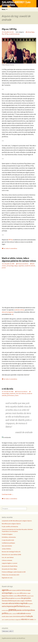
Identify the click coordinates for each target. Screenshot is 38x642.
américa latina (20, 590)
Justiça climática (6, 549)
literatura (5, 601)
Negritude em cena (7, 578)
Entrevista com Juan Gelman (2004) (11, 554)
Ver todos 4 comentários (10, 379)
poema (27, 606)
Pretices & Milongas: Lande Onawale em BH (14, 572)
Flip (3, 34)
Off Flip (6, 34)
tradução (29, 616)
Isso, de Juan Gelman (8, 557)
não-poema (30, 603)
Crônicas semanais (7, 560)
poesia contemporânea (25, 610)
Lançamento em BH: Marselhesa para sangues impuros (17, 521)
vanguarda (17, 619)
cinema (11, 596)
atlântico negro (27, 593)
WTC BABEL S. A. (31, 619)
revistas (28, 613)
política (5, 613)
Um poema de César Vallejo (9, 569)
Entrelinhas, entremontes (9, 537)
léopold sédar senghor (18, 601)
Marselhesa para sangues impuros (11, 523)
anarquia (28, 590)
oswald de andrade (14, 34)
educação (28, 596)
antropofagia (30, 32)
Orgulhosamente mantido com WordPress (13, 638)
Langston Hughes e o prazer (9, 563)
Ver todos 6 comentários (10, 248)
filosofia (31, 596)
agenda (5, 590)
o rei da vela (7, 389)
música (17, 603)
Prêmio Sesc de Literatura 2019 (10, 575)
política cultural (12, 613)
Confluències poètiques (8, 543)
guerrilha (5, 598)
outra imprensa (8, 606)
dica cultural (22, 596)
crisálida (15, 596)
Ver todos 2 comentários (10, 498)
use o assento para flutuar (8, 619)
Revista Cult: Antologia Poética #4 (11, 551)
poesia (4, 267)
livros (10, 601)
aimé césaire (12, 590)
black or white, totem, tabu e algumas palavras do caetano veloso (19, 259)
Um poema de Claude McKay (9, 566)
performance (10, 395)
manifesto (12, 393)
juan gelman (11, 598)
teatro (17, 395)
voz (25, 619)
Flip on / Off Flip (9, 29)
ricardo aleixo (5, 616)
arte (21, 593)
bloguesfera (5, 596)
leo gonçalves (26, 598)
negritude (21, 266)
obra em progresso (8, 312)
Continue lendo (7, 494)
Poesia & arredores (23, 264)
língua (16, 266)
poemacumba (5, 610)
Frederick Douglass (7, 534)
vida (22, 619)
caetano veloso (19, 310)
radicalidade (21, 613)
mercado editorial (21, 393)
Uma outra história (7, 546)
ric (12, 314)
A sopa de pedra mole (8, 540)
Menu (3, 9)
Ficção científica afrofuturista (10, 526)
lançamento (18, 598)
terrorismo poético (19, 616)
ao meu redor (16, 593)
